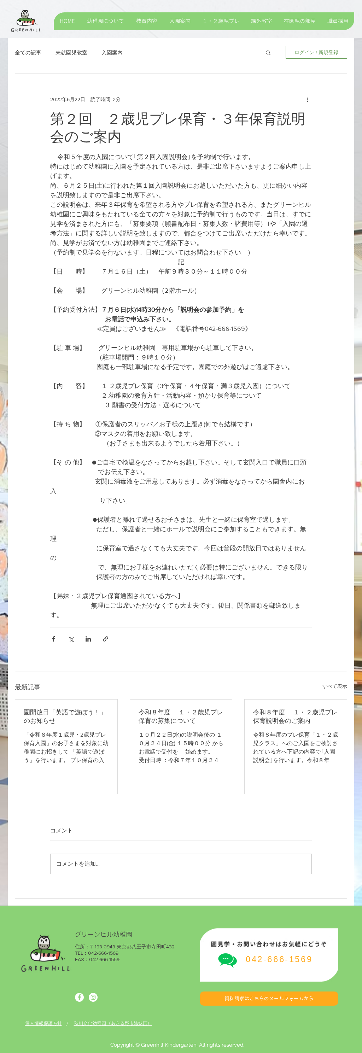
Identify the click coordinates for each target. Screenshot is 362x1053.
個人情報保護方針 (43, 1023)
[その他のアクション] (307, 99)
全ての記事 (28, 52)
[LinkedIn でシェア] (88, 639)
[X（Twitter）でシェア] (71, 639)
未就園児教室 (71, 52)
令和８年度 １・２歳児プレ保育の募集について (181, 716)
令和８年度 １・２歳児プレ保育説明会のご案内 (295, 716)
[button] (268, 52)
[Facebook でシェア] (53, 639)
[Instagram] (93, 997)
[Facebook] (79, 997)
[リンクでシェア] (105, 639)
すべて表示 (334, 686)
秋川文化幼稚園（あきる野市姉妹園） (113, 1023)
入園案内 (112, 52)
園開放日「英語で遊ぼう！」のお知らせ (65, 716)
